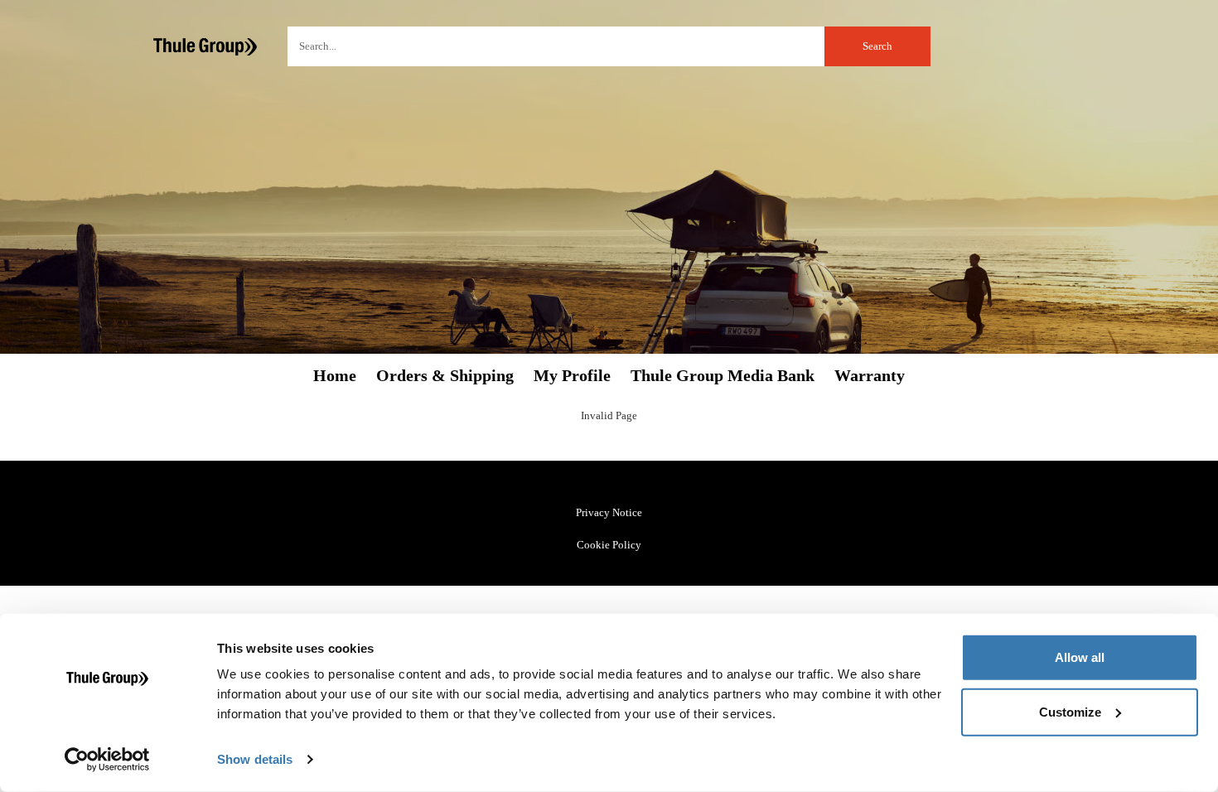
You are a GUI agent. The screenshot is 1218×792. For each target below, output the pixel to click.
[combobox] (609, 46)
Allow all (1079, 657)
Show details (254, 759)
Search (877, 46)
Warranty (869, 375)
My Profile (572, 375)
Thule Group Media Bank (722, 375)
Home (334, 375)
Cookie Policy (609, 544)
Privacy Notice (609, 512)
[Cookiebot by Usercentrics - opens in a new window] (107, 759)
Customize (1070, 711)
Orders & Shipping (445, 375)
